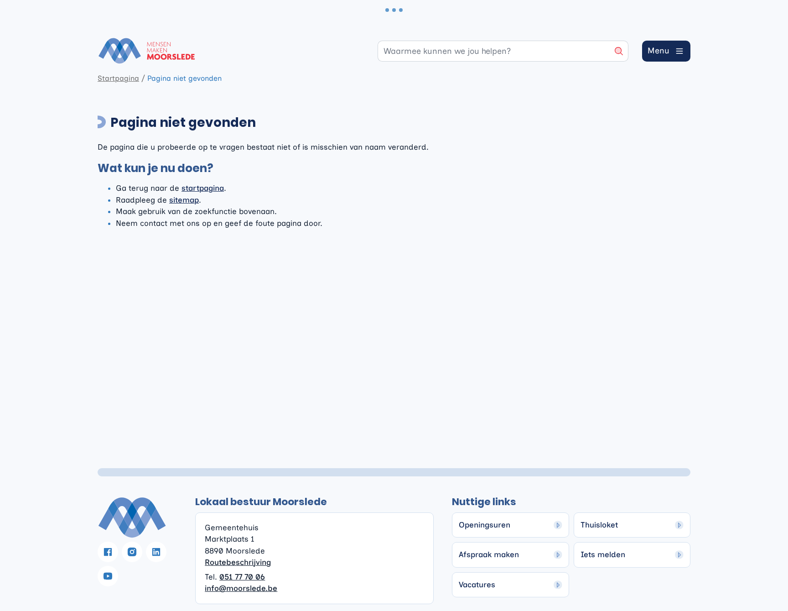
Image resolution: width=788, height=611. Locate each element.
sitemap (184, 199)
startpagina (202, 188)
